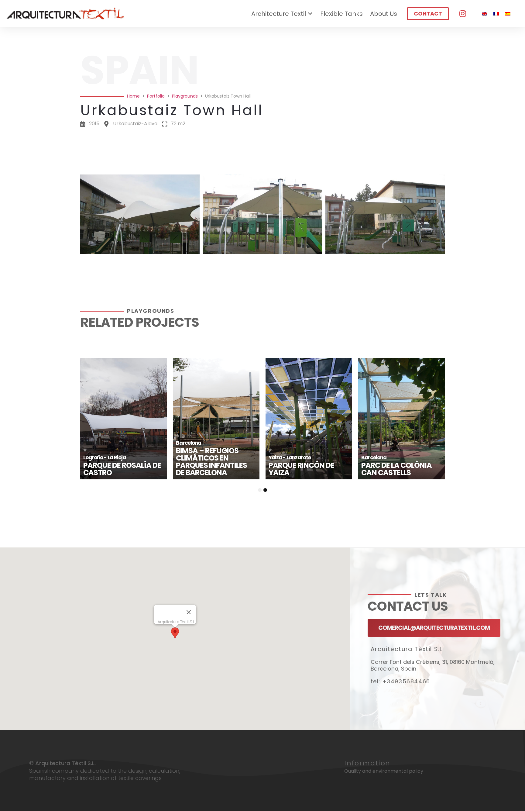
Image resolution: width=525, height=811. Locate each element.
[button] (262, 166)
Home (133, 96)
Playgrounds (185, 96)
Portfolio (156, 96)
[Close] (188, 612)
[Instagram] (462, 13)
